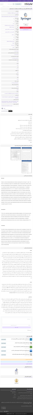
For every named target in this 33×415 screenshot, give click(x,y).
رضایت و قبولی (13, 392)
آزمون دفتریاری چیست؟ (29, 391)
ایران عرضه (30, 6)
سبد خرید (17, 4)
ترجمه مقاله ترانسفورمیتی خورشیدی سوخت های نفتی (22, 342)
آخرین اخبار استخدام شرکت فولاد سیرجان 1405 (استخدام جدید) (25, 393)
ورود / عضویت (19, 0)
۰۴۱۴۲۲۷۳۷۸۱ (4, 407)
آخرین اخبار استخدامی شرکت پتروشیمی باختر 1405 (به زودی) (24, 398)
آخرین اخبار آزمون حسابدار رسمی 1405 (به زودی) (26, 395)
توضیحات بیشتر (4, 339)
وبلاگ (14, 394)
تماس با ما (14, 397)
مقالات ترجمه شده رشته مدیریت (25, 6)
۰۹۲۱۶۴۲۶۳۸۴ (4, 408)
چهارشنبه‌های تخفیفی (12, 391)
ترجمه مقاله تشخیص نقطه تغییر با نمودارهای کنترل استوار (21, 346)
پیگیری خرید (24, 0)
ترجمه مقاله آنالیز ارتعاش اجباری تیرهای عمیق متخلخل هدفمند (20, 354)
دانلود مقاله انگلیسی (25, 29)
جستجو (2, 4)
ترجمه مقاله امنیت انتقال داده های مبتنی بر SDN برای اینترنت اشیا (20, 339)
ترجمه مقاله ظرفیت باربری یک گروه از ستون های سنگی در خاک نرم (20, 350)
